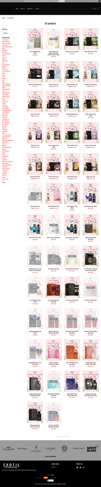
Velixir (3, 177)
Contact (37, 8)
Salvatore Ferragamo (7, 161)
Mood (3, 144)
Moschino (4, 145)
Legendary (4, 131)
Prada (3, 152)
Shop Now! (66, 1)
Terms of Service (39, 484)
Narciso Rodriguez (6, 147)
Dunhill (4, 87)
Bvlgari (4, 68)
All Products (5, 40)
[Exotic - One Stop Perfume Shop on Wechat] (80, 468)
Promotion (4, 45)
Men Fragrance (6, 41)
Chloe (3, 73)
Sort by (4, 29)
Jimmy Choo (5, 115)
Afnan (3, 48)
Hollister (4, 105)
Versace (4, 175)
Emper (3, 91)
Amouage (4, 50)
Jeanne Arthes (5, 108)
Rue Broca (4, 159)
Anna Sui (4, 52)
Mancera (4, 138)
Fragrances (29, 8)
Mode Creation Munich (7, 140)
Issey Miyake (5, 107)
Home (17, 8)
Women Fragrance (6, 43)
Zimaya (4, 182)
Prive (3, 154)
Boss (3, 62)
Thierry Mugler (6, 168)
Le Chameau (5, 129)
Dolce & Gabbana (6, 84)
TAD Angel (4, 166)
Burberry (4, 66)
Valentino (4, 174)
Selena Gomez (5, 163)
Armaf (3, 55)
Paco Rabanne (5, 151)
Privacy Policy (47, 484)
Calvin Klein (5, 69)
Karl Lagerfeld (5, 122)
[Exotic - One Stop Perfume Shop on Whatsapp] (84, 468)
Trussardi (4, 172)
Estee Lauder (5, 94)
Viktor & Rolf (5, 179)
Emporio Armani (6, 92)
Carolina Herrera (6, 71)
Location (53, 467)
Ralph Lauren (5, 156)
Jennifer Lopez (5, 112)
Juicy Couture (5, 121)
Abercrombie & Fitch (7, 47)
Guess (3, 99)
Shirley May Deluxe (7, 165)
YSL (3, 181)
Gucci (3, 98)
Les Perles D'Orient (7, 135)
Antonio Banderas (6, 54)
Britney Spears (6, 64)
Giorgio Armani (5, 96)
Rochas (4, 158)
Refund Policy (53, 484)
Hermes (4, 103)
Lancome (4, 126)
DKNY (3, 82)
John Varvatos (5, 119)
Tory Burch (5, 170)
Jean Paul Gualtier (6, 110)
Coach (3, 77)
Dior (3, 80)
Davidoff (4, 78)
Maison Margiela (6, 136)
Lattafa (4, 128)
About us (23, 8)
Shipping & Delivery (62, 484)
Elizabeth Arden (6, 89)
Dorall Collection (6, 85)
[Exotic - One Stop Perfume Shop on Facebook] (77, 468)
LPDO (3, 133)
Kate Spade (5, 124)
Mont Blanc (5, 142)
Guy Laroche (5, 101)
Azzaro (4, 57)
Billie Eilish (5, 61)
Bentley (4, 59)
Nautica (4, 149)
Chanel (4, 75)
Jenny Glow (5, 114)
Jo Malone (4, 117)
